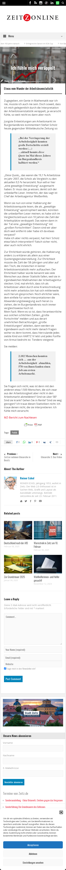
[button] (61, 812)
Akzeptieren (33, 845)
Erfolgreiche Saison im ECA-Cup (29, 43)
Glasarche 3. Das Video (51, 455)
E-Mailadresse (11, 768)
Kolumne (21, 81)
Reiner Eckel (27, 478)
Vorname (8, 742)
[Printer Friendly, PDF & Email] (33, 424)
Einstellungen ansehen (33, 862)
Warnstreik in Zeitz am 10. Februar (46, 544)
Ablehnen (33, 853)
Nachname (8, 755)
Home (6, 81)
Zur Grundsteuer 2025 (14, 577)
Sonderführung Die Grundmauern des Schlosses (25, 807)
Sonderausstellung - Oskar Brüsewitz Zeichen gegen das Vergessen (34, 800)
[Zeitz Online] (33, 17)
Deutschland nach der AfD (16, 543)
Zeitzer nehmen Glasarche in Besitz (17, 457)
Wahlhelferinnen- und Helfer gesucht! (46, 578)
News (14, 81)
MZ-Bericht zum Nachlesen (20, 417)
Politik (14, 432)
